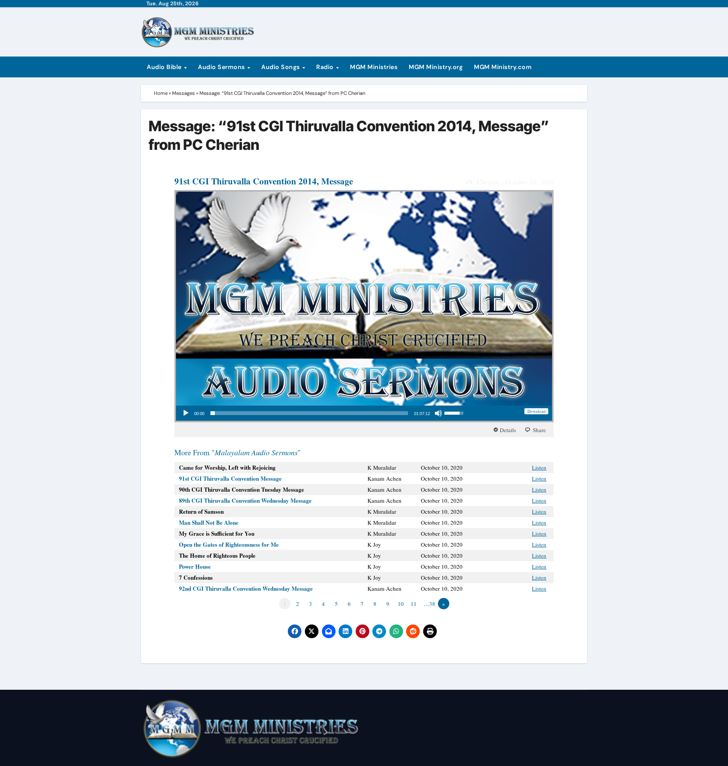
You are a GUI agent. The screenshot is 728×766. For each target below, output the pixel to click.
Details (508, 430)
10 (401, 603)
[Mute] (438, 413)
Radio (325, 67)
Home (161, 93)
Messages (183, 93)
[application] (322, 413)
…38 (429, 603)
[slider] (309, 413)
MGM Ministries (373, 67)
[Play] (186, 413)
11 (414, 603)
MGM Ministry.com (503, 67)
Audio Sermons (222, 67)
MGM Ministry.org (436, 67)
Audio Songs (281, 67)
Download (536, 411)
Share (539, 430)
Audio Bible (165, 67)
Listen (539, 467)
